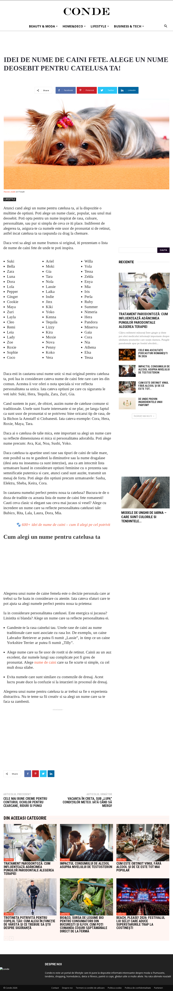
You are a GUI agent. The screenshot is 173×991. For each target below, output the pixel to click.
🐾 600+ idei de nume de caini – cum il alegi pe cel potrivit (63, 525)
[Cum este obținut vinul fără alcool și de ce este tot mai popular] (127, 387)
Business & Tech (127, 26)
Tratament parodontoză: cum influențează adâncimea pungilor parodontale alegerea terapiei (143, 320)
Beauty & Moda (42, 26)
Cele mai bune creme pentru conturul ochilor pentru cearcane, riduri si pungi (25, 802)
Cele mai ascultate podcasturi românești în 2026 (153, 353)
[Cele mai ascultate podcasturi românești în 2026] (127, 355)
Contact (55, 987)
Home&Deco (73, 26)
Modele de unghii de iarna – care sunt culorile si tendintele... (143, 517)
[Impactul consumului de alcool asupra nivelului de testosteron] (127, 371)
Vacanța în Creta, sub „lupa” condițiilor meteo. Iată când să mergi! (87, 802)
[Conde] (86, 11)
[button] (166, 26)
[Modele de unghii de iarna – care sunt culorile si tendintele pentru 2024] (145, 492)
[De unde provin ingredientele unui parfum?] (127, 403)
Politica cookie (115, 987)
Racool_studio (9, 192)
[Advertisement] (86, 39)
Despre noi (67, 987)
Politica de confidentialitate (138, 987)
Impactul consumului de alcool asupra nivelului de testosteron (154, 369)
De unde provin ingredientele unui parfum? (150, 402)
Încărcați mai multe (143, 416)
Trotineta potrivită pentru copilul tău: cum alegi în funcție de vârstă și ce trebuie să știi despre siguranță (29, 923)
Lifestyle (98, 26)
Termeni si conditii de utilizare (90, 987)
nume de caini (45, 662)
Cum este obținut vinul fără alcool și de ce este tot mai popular (138, 866)
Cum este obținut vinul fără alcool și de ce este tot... (153, 385)
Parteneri (158, 987)
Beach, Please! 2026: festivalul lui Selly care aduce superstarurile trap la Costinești (140, 923)
